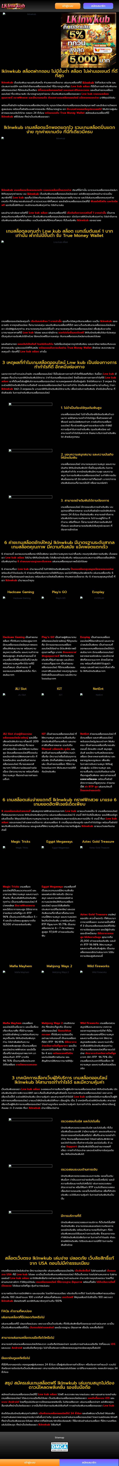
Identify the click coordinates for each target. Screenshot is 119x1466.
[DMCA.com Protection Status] (59, 1446)
